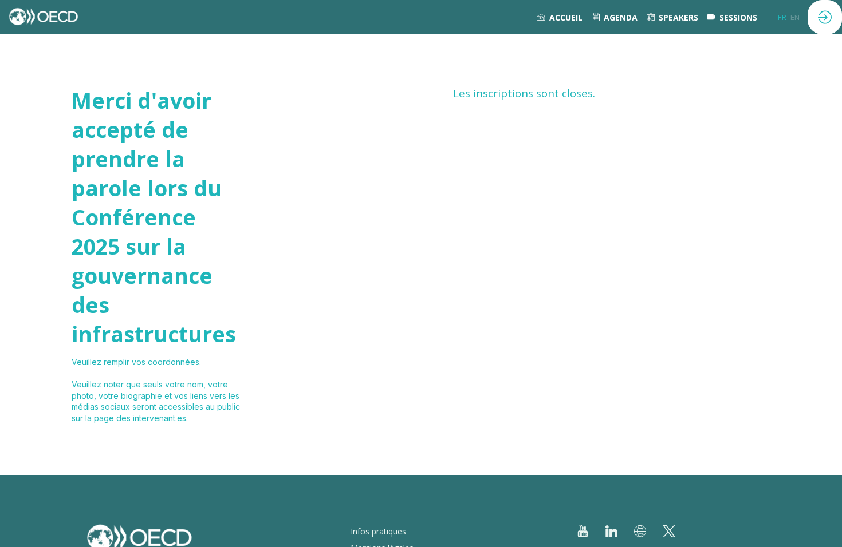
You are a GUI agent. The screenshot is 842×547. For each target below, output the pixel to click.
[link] (560, 17)
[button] (782, 17)
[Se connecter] (825, 17)
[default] (732, 17)
